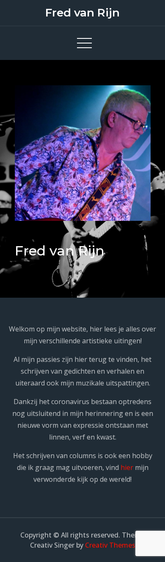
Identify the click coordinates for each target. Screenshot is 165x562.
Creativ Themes (110, 545)
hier (127, 467)
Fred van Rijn (82, 12)
